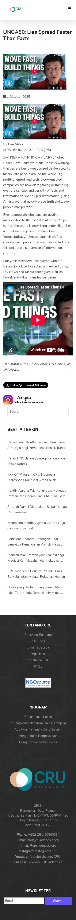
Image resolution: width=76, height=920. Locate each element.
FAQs (38, 666)
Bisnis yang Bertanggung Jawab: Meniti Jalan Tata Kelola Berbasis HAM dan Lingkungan (35, 590)
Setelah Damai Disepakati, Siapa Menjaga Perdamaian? (37, 509)
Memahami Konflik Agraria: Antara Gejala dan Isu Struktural (37, 526)
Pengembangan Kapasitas (38, 742)
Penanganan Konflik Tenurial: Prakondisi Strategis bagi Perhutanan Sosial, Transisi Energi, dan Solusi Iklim (37, 445)
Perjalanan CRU (38, 660)
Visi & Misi (38, 641)
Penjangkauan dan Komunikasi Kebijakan (38, 723)
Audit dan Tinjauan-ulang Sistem (38, 729)
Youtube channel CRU (45, 856)
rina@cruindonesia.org (40, 845)
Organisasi (38, 653)
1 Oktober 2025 (18, 97)
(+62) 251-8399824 (44, 834)
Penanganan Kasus (38, 716)
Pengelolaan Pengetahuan (38, 735)
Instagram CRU (46, 851)
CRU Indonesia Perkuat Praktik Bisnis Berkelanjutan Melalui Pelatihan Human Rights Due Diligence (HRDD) (36, 574)
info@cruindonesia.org (43, 840)
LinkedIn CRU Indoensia (44, 862)
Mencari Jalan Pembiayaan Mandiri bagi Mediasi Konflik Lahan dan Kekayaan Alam (35, 558)
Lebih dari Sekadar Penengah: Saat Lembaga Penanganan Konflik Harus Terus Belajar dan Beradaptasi (33, 542)
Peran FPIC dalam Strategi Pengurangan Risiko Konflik (36, 461)
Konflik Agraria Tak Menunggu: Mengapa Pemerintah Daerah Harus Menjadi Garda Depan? (37, 493)
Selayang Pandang (38, 634)
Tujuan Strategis (38, 647)
